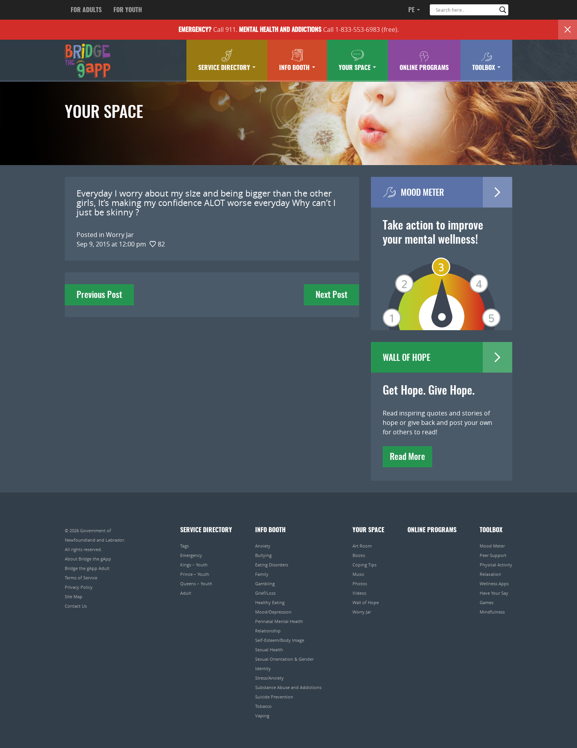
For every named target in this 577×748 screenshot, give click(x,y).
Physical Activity (496, 565)
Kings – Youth (194, 565)
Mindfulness (492, 612)
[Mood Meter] (441, 282)
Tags (184, 546)
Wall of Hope (365, 602)
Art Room (362, 546)
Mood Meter (492, 546)
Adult (185, 593)
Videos (359, 593)
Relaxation (490, 574)
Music (358, 574)
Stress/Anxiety (269, 678)
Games (486, 602)
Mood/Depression (273, 612)
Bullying (263, 555)
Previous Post (99, 295)
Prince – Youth (194, 574)
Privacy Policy (79, 587)
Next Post (331, 295)
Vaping (262, 716)
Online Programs (424, 68)
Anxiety (262, 546)
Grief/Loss (265, 593)
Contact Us (76, 606)
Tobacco (263, 706)
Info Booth (295, 68)
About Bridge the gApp (88, 559)
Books (358, 555)
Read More (407, 457)
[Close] (567, 29)
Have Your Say (494, 593)
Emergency (191, 555)
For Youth (127, 10)
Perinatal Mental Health (279, 621)
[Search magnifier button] (502, 9)
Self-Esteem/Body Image (279, 640)
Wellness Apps (494, 583)
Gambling (265, 583)
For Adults (86, 10)
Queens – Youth (196, 583)
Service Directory (225, 68)
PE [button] (412, 10)
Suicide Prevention (274, 697)
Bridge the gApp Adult (87, 568)
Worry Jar (361, 612)
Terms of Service (81, 578)
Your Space (355, 68)
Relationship (268, 631)
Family (261, 574)
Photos (359, 583)
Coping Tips (364, 565)
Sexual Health (269, 649)
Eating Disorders (271, 565)
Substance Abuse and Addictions (288, 687)
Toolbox (484, 68)
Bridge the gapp (87, 61)
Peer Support (493, 555)
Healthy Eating (270, 602)
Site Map (73, 596)
